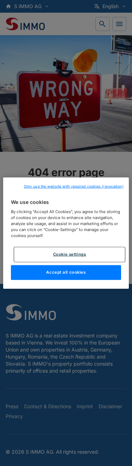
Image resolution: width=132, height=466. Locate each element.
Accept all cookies (66, 272)
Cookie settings (69, 254)
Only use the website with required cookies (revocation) (74, 186)
